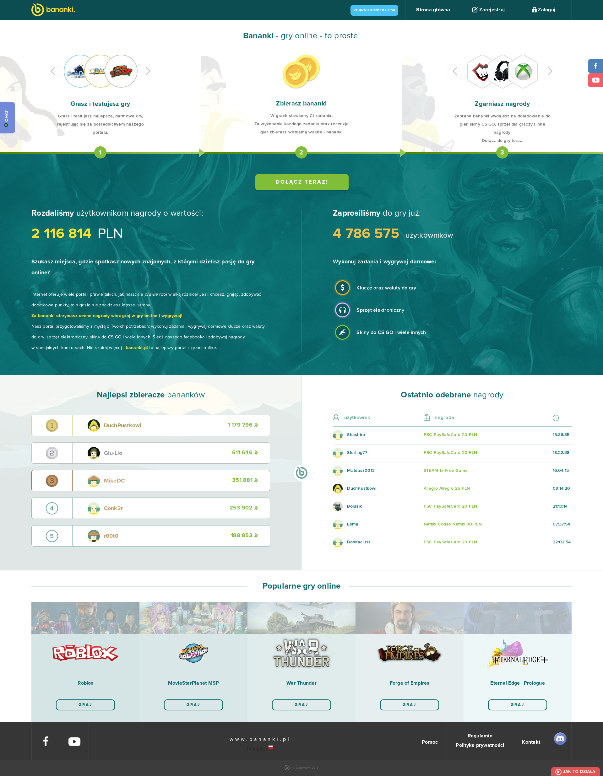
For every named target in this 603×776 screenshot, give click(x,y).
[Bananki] (271, 747)
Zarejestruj (491, 9)
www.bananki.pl (260, 739)
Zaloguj (546, 9)
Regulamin (480, 735)
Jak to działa (579, 771)
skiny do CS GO (106, 337)
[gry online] (53, 10)
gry (250, 262)
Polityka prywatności (480, 745)
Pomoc (430, 742)
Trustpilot (256, 749)
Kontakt (531, 742)
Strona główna (433, 9)
